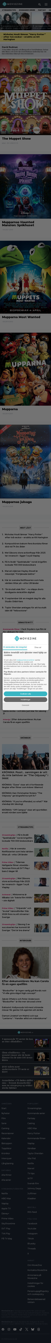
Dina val (38, 647)
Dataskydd (25, 705)
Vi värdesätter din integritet (15, 647)
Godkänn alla (25, 694)
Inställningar (25, 699)
